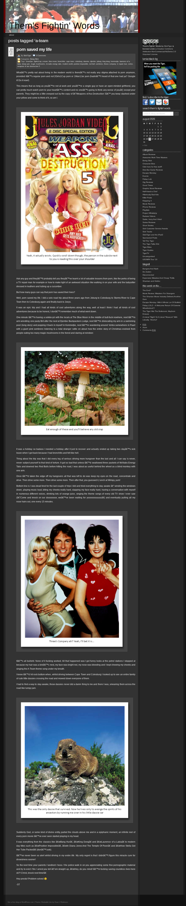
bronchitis (61, 61)
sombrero (99, 64)
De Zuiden (147, 272)
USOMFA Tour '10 (150, 259)
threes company (110, 64)
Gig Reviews (148, 182)
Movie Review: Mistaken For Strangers (159, 293)
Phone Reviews (149, 207)
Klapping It (147, 201)
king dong (106, 61)
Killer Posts (147, 198)
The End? (147, 290)
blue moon (53, 61)
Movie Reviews (149, 204)
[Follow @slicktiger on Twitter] (152, 104)
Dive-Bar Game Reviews (153, 170)
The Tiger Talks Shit (151, 244)
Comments (149, 330)
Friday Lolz (147, 179)
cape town (70, 61)
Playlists (146, 210)
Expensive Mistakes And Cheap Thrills (158, 278)
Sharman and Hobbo (151, 281)
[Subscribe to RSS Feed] (166, 104)
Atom (145, 327)
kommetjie (115, 61)
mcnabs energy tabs (53, 64)
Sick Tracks (147, 232)
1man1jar (29, 61)
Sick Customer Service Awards (155, 229)
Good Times (148, 185)
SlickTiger (27, 56)
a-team (45, 61)
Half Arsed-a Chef (150, 191)
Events (145, 176)
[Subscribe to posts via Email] (159, 104)
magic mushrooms (38, 64)
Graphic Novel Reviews (152, 188)
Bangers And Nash (150, 269)
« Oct (145, 145)
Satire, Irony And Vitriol (152, 219)
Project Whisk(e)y (150, 213)
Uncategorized (149, 256)
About (11, 35)
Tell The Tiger (148, 241)
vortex (130, 64)
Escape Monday (149, 173)
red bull (92, 64)
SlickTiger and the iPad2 (153, 235)
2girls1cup (37, 61)
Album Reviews (149, 154)
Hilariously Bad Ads (151, 195)
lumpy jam (26, 64)
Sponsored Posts (150, 238)
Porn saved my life (34, 49)
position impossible (81, 64)
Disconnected (148, 275)
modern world (67, 64)
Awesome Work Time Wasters (155, 157)
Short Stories (148, 225)
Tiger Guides (148, 250)
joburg (99, 61)
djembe (93, 61)
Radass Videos (149, 216)
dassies (86, 61)
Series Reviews (149, 222)
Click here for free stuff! (152, 167)
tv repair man (122, 64)
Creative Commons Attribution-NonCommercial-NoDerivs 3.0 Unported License (159, 51)
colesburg (78, 61)
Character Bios (149, 164)
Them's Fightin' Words (54, 26)
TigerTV (146, 253)
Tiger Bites (147, 247)
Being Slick (34, 59)
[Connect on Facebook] (145, 104)
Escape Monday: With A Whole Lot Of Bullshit (162, 302)
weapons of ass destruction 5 (28, 66)
